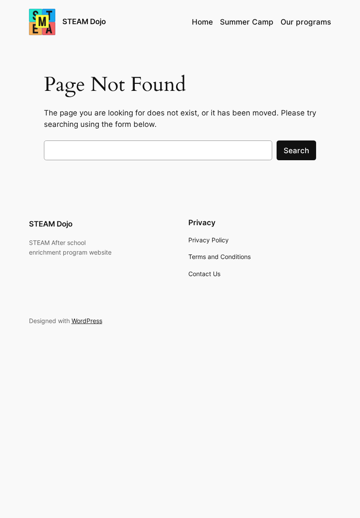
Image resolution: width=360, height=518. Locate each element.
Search (296, 150)
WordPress (87, 320)
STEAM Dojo (84, 21)
